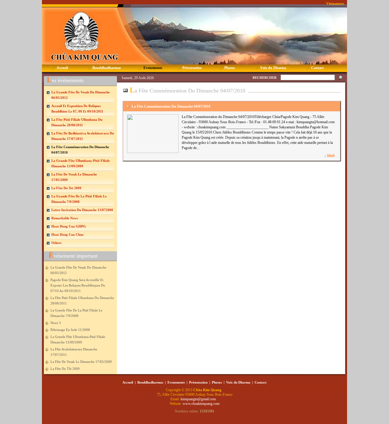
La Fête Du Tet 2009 (66, 188)
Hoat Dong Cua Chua (67, 234)
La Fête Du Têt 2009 (65, 368)
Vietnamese (335, 4)
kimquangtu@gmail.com (199, 399)
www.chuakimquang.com (201, 403)
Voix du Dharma (238, 382)
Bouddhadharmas (150, 382)
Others (56, 243)
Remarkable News (64, 218)
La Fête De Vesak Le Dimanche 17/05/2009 (81, 361)
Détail (331, 155)
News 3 (55, 323)
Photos (217, 382)
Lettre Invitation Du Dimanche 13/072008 (82, 210)
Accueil (127, 382)
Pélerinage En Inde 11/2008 (70, 330)
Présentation (198, 382)
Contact (261, 382)
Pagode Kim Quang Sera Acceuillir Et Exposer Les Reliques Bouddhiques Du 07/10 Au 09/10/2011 (77, 285)
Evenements (176, 382)
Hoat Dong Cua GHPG (68, 226)
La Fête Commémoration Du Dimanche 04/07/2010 (171, 106)
